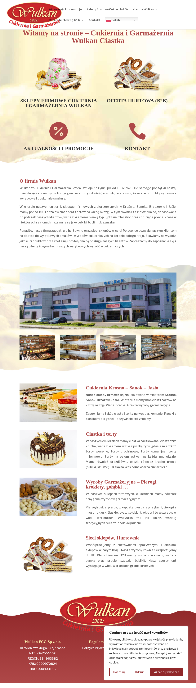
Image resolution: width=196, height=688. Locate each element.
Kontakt (94, 20)
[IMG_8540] (37, 359)
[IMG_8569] (78, 359)
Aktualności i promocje (65, 9)
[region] (146, 653)
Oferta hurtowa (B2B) (64, 20)
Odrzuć (139, 672)
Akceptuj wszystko (166, 672)
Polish (115, 20)
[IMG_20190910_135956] (118, 359)
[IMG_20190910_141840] (158, 359)
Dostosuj (119, 672)
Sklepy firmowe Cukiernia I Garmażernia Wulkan (120, 9)
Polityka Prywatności (98, 648)
